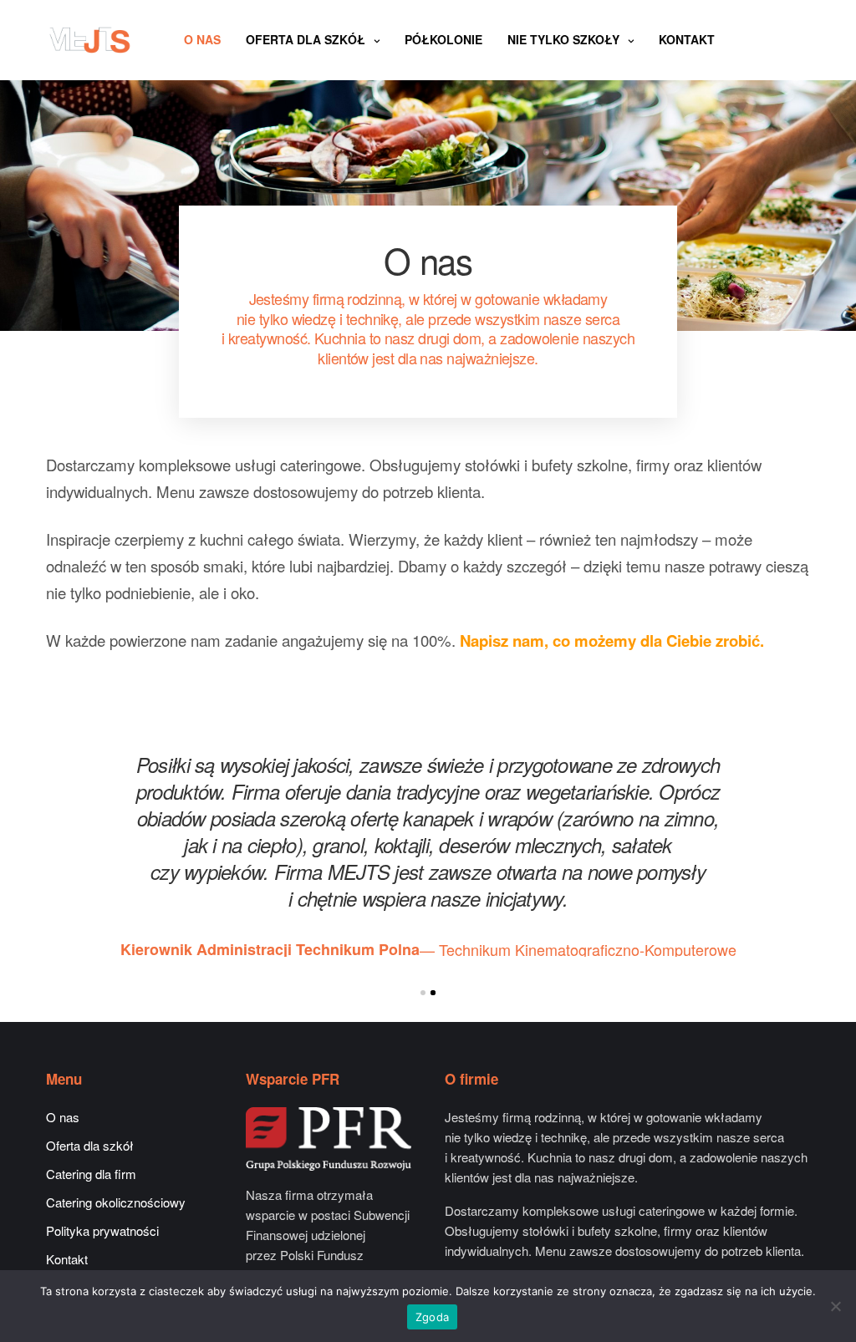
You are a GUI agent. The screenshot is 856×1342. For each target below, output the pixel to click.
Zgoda (432, 1317)
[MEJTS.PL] (90, 40)
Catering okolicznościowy (116, 1202)
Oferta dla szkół (305, 39)
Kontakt (687, 39)
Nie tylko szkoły (563, 39)
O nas (202, 39)
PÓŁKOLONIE (443, 39)
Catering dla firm (91, 1173)
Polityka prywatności (102, 1230)
